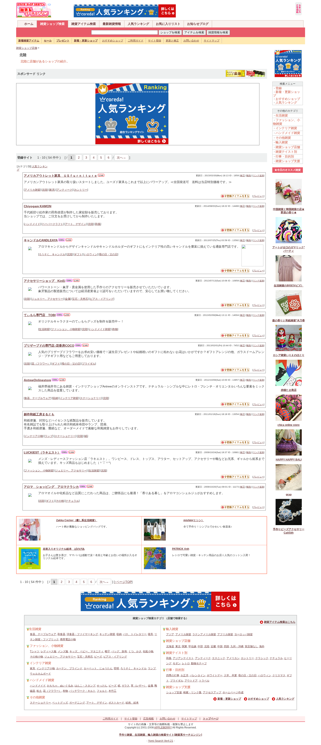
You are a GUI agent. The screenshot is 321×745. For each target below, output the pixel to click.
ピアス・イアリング (102, 298)
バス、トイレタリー (135, 634)
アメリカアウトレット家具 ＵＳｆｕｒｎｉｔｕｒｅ (60, 175)
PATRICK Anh (180, 548)
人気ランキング (138, 24)
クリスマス (278, 675)
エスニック (218, 658)
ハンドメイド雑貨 (99, 329)
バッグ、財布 (119, 651)
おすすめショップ (112, 40)
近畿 (213, 646)
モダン (177, 663)
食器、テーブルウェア (37, 398)
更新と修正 (172, 40)
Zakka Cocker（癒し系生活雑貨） (76, 520)
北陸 (44, 189)
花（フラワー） (41, 363)
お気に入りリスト (168, 24)
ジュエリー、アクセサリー (47, 298)
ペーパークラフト (52, 224)
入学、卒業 (230, 675)
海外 (261, 646)
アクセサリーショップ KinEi (44, 281)
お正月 (184, 675)
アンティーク (64, 189)
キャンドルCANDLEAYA (41, 240)
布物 (114, 329)
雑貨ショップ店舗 (26, 48)
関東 (184, 646)
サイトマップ (211, 40)
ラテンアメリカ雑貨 (204, 634)
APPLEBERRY (163, 727)
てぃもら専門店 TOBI (40, 315)
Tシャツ (34, 651)
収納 (55, 398)
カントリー (80, 189)
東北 (178, 646)
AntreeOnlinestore (37, 380)
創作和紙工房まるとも (39, 414)
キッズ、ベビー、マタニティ (86, 651)
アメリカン (233, 658)
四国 (226, 646)
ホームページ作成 (233, 692)
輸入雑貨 (282, 142)
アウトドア (191, 680)
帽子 (107, 651)
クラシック (261, 658)
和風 (97, 224)
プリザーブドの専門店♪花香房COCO (49, 345)
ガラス (125, 685)
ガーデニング (77, 702)
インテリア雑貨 (69, 398)
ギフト (78, 254)
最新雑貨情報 (112, 24)
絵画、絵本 (132, 702)
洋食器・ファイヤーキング (82, 634)
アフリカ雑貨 (225, 634)
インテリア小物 (33, 436)
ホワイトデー (215, 675)
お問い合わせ (191, 40)
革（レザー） (139, 685)
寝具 (150, 634)
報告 (249, 175)
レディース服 (48, 651)
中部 (200, 646)
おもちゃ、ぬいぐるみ (60, 685)
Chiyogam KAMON (37, 206)
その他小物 (36, 656)
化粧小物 (148, 651)
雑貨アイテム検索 (83, 24)
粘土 (39, 690)
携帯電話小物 (68, 639)
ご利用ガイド (135, 40)
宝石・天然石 (80, 298)
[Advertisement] (55, 113)
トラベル (204, 680)
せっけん (102, 685)
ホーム (28, 24)
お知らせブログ (198, 24)
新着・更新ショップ (229, 698)
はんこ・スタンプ (84, 685)
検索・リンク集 (192, 692)
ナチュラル (72, 500)
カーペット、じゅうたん (98, 668)
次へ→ (121, 157)
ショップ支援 (174, 692)
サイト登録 (154, 40)
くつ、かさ (135, 651)
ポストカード (116, 702)
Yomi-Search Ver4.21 (160, 740)
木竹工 (112, 690)
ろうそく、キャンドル (52, 254)
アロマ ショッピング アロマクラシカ (51, 486)
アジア (170, 634)
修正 (242, 175)
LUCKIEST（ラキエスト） (42, 452)
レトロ (186, 663)
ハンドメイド (32, 224)
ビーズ (98, 656)
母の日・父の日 (108, 254)
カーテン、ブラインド (69, 668)
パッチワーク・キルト (82, 690)
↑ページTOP (123, 582)
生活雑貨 (44, 329)
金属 (67, 298)
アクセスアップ (212, 692)
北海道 (170, 646)
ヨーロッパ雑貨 (243, 634)
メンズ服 (63, 651)
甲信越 (192, 646)
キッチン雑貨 (107, 634)
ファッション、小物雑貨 (65, 329)
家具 (52, 189)
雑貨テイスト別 (286, 151)
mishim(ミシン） (193, 520)
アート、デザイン (75, 224)
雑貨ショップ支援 (288, 161)
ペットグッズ (60, 702)
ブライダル (88, 363)
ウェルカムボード (40, 673)
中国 (220, 646)
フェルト (102, 690)
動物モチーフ (199, 663)
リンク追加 (258, 175)
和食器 (61, 634)
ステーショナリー (90, 398)
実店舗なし (251, 646)
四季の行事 (172, 675)
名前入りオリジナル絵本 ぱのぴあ (64, 548)
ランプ (49, 436)
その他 (60, 500)
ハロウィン (90, 254)
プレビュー (258, 196)
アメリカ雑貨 (32, 189)
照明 (116, 668)
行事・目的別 (285, 156)
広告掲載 (148, 718)
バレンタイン (197, 675)
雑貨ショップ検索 (52, 24)
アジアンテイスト (183, 658)
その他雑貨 (283, 137)
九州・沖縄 (236, 646)
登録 (279, 88)
